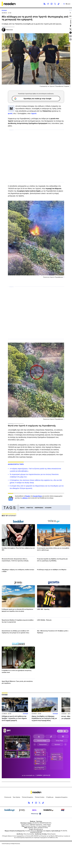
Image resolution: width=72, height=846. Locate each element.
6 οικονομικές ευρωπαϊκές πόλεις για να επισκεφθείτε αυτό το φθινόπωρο (53, 549)
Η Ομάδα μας (49, 797)
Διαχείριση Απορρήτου (61, 797)
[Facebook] (48, 4)
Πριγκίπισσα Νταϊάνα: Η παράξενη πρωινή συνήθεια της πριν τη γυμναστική (17, 621)
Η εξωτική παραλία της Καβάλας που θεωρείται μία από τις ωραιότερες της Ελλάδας (52, 559)
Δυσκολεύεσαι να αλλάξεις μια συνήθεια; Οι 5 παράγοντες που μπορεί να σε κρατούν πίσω (15, 631)
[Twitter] (55, 4)
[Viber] (70, 39)
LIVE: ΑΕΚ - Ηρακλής (43, 609)
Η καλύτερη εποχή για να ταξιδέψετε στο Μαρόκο (51, 569)
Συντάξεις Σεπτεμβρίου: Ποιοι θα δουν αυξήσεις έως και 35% (18, 549)
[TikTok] (58, 4)
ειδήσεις (25, 498)
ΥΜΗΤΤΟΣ (30, 507)
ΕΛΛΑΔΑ (4, 10)
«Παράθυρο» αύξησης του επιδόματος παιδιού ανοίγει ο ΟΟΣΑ (18, 570)
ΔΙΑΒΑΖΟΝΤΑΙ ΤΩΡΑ (16, 464)
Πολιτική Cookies (39, 797)
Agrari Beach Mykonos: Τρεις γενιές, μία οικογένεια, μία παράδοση (17, 682)
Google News (37, 496)
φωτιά (10, 113)
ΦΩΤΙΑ (22, 507)
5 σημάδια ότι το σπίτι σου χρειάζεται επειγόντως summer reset (16, 671)
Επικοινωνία (7, 797)
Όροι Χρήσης (16, 797)
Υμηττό (33, 113)
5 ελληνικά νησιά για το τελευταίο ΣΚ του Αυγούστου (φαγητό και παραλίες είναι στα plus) (17, 610)
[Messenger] (70, 33)
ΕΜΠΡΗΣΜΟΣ (39, 507)
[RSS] (44, 4)
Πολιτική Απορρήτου (27, 797)
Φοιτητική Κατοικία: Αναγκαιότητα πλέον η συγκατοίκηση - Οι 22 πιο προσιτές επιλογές (15, 559)
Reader (27, 496)
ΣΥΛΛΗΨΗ (48, 507)
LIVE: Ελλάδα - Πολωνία (44, 620)
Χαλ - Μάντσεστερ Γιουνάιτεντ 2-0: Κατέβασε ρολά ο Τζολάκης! (52, 631)
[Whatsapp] (70, 36)
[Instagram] (51, 4)
